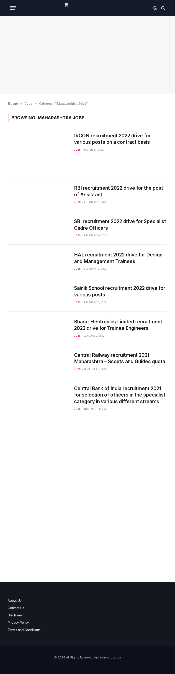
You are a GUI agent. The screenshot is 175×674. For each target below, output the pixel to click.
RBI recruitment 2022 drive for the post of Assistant (118, 191)
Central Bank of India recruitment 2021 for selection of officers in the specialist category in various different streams (119, 395)
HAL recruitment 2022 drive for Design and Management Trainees (118, 258)
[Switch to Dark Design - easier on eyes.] (155, 8)
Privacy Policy (18, 622)
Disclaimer (15, 615)
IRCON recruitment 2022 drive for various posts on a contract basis (112, 139)
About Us (14, 600)
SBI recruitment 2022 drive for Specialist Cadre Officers (120, 224)
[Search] (162, 8)
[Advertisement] (87, 55)
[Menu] (13, 8)
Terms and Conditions (24, 630)
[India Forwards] (87, 8)
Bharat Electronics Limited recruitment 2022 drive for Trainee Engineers (118, 325)
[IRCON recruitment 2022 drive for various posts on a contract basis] (38, 151)
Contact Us (16, 608)
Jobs (77, 149)
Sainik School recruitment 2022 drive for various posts (119, 291)
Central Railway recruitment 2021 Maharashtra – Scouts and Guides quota (119, 358)
